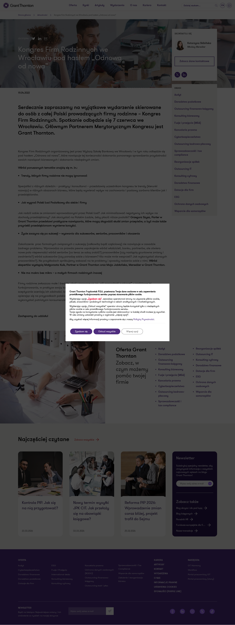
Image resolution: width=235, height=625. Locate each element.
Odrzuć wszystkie (106, 331)
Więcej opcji (132, 331)
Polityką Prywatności (143, 319)
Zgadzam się (81, 331)
